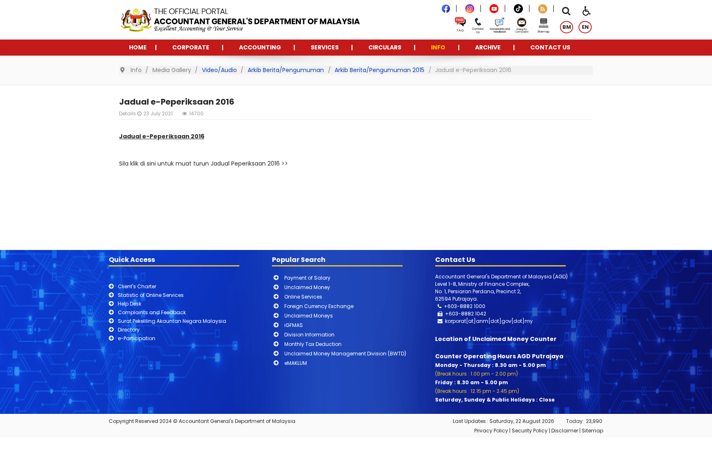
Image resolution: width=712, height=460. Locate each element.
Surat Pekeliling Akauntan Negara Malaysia (172, 321)
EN (585, 26)
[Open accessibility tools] (587, 10)
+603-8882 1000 (464, 306)
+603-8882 (459, 313)
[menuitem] (138, 48)
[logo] (239, 19)
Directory (129, 329)
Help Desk (129, 303)
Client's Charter (137, 286)
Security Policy (530, 430)
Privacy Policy (491, 430)
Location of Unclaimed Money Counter (496, 339)
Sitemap (592, 430)
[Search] (566, 12)
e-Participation (136, 338)
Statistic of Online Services (151, 295)
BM (566, 26)
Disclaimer (564, 430)
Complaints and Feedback (152, 312)
